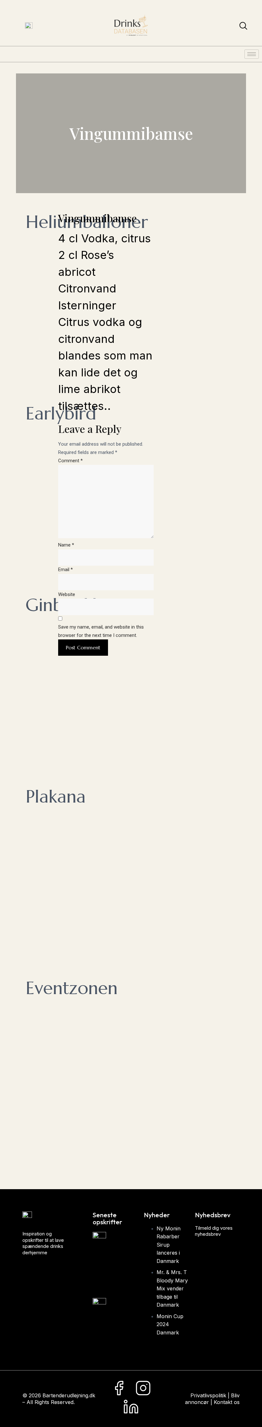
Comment (70, 461)
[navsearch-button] (243, 27)
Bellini (118, 1323)
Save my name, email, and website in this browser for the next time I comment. (101, 631)
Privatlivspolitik (208, 1395)
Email (65, 569)
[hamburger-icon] (251, 54)
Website (66, 594)
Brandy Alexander (135, 1267)
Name (66, 545)
